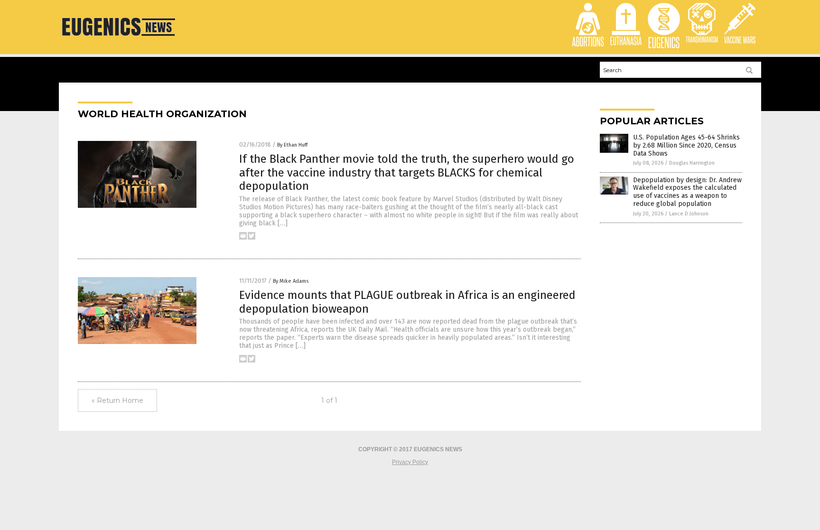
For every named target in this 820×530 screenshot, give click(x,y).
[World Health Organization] (119, 39)
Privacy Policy (410, 462)
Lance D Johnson (688, 214)
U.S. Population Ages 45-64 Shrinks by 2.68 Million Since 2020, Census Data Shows (686, 145)
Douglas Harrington (692, 163)
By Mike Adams (290, 281)
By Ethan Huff (292, 145)
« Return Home (117, 400)
